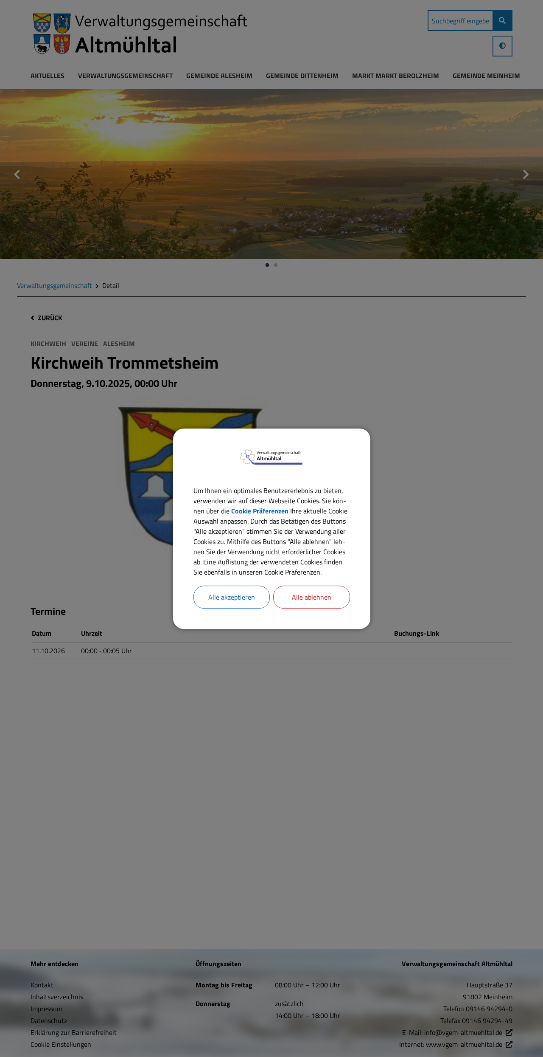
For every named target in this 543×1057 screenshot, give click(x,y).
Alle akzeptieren (231, 597)
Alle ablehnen (311, 597)
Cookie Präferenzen (259, 510)
